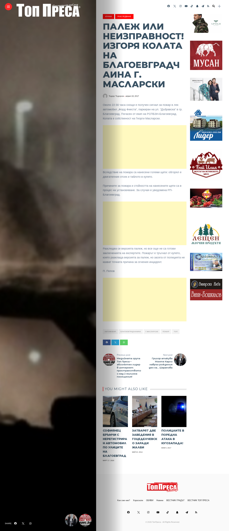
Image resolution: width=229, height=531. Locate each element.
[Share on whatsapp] (124, 342)
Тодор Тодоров (116, 96)
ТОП (176, 331)
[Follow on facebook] (168, 6)
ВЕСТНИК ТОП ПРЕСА (198, 500)
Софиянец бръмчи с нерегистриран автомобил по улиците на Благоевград (115, 443)
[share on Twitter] (23, 523)
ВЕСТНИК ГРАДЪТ (175, 500)
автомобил (110, 331)
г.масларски (152, 331)
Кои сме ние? (123, 500)
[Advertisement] (144, 147)
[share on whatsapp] (30, 523)
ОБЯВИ (149, 500)
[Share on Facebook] (107, 342)
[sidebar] (219, 6)
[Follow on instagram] (180, 6)
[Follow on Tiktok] (192, 6)
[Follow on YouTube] (186, 6)
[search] (213, 6)
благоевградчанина (131, 331)
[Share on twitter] (115, 342)
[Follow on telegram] (203, 6)
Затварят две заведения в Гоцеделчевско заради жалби (144, 439)
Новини (159, 500)
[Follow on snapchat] (197, 6)
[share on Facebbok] (15, 523)
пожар (166, 331)
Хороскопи (138, 500)
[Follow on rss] (208, 6)
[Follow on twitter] (174, 6)
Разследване (124, 16)
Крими (108, 16)
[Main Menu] (8, 7)
